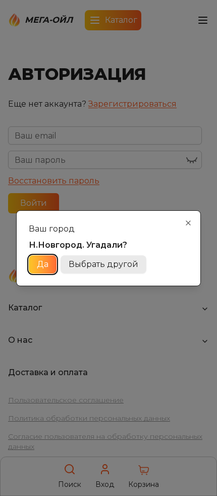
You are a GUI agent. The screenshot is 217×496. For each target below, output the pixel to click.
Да (42, 264)
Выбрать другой (103, 264)
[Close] (188, 223)
